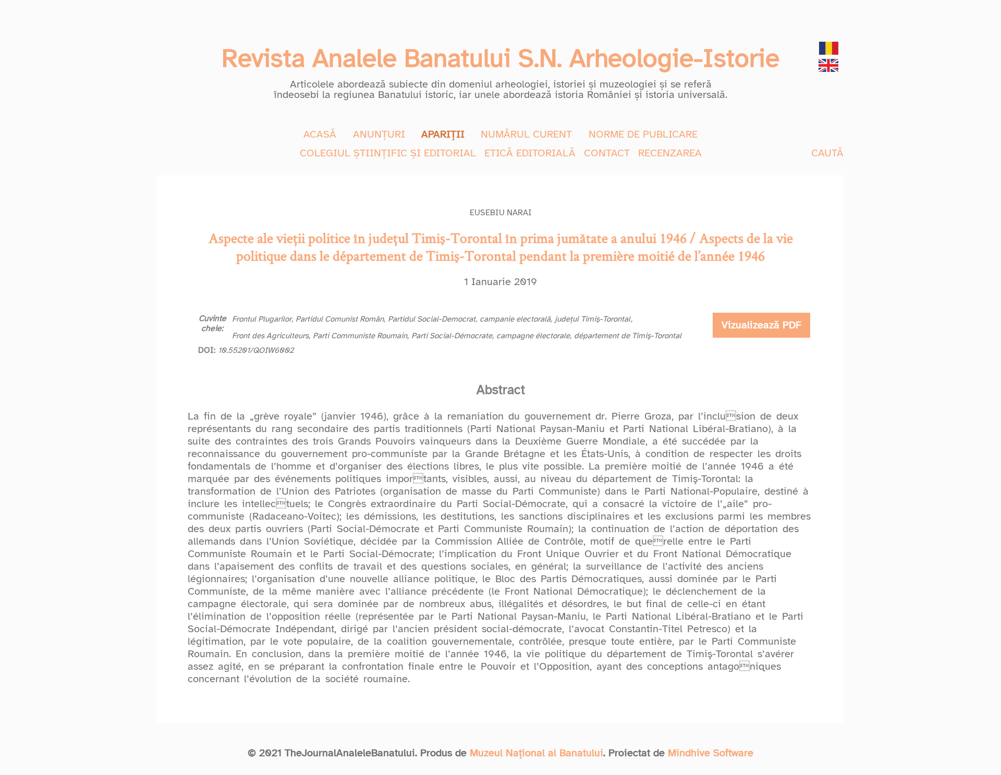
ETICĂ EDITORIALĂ (530, 152)
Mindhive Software (710, 752)
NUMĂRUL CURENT (526, 134)
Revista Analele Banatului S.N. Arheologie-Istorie (500, 58)
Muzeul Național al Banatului (536, 752)
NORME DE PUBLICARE (643, 134)
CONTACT (607, 152)
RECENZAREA (670, 152)
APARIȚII (443, 134)
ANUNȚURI (379, 134)
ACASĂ (319, 134)
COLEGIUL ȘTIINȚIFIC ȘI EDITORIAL (388, 152)
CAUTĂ (827, 152)
